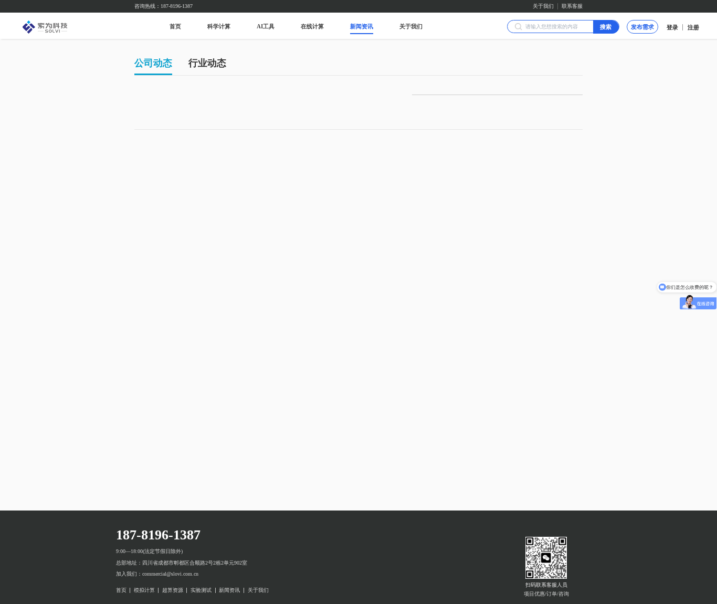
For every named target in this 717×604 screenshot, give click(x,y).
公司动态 (153, 63)
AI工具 (266, 26)
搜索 (605, 27)
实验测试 (201, 590)
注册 (693, 27)
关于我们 (543, 6)
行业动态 (207, 63)
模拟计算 (144, 590)
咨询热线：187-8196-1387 (163, 6)
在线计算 (312, 26)
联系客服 (572, 6)
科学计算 (218, 26)
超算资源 (172, 590)
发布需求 (642, 27)
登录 (672, 27)
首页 (175, 26)
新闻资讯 (361, 26)
